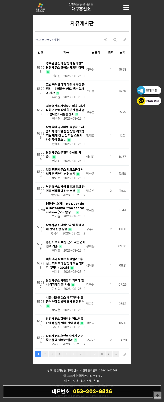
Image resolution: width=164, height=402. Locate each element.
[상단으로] (157, 395)
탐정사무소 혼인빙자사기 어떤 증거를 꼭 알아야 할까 (64, 338)
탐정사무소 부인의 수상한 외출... (63, 154)
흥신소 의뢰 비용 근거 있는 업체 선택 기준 (65, 244)
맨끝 (116, 354)
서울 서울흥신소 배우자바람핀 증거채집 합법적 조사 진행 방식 (65, 299)
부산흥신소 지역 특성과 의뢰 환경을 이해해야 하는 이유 (65, 189)
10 (101, 354)
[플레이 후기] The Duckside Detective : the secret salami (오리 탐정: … (65, 208)
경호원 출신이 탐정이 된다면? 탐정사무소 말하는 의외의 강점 (65, 65)
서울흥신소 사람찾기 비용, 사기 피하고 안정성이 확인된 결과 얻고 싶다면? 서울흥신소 (65, 110)
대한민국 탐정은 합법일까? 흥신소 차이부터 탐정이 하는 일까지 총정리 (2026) (65, 263)
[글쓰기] (124, 39)
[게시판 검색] (115, 39)
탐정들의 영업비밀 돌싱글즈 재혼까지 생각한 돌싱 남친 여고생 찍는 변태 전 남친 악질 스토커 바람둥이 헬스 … (65, 133)
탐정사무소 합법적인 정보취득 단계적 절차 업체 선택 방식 (64, 321)
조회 (111, 52)
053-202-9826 (82, 391)
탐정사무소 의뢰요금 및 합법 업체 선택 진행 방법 (65, 227)
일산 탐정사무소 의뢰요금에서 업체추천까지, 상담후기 (64, 172)
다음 (108, 354)
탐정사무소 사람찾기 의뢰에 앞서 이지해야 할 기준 (65, 282)
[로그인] (105, 39)
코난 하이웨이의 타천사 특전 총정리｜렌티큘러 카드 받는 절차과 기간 (65, 88)
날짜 (122, 52)
